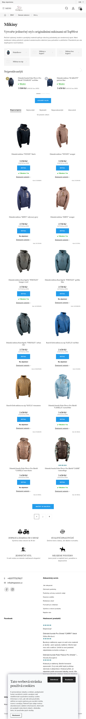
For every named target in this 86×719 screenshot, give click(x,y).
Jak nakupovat (47, 585)
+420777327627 (14, 578)
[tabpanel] (23, 83)
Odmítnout (54, 679)
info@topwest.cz (14, 582)
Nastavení (16, 715)
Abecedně (72, 110)
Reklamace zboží (48, 601)
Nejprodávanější (57, 110)
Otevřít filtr (43, 101)
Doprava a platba (48, 597)
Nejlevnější (30, 110)
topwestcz (12, 589)
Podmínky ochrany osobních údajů (54, 593)
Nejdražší (43, 110)
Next (81, 70)
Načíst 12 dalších (43, 506)
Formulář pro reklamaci (50, 605)
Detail (23, 168)
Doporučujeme (15, 110)
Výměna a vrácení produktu (52, 609)
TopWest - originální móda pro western (6, 589)
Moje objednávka (7, 2)
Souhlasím (69, 679)
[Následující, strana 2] (43, 516)
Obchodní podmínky (49, 589)
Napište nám (47, 612)
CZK (80, 2)
